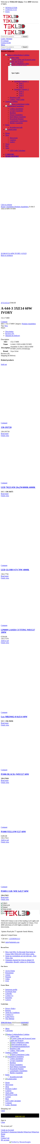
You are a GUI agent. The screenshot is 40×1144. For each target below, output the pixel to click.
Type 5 (21, 93)
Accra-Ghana (10, 971)
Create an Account (7, 1130)
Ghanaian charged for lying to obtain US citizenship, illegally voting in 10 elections (20, 961)
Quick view (5, 436)
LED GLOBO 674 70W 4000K (15, 570)
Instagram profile (11, 990)
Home (3, 207)
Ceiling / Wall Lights (17, 99)
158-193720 (6, 427)
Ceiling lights (14, 58)
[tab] (22, 332)
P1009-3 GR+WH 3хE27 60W (15, 891)
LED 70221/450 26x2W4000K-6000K (18, 487)
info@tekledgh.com (12, 942)
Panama (8, 977)
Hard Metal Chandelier (18, 117)
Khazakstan (9, 973)
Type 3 (21, 87)
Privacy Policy (10, 1008)
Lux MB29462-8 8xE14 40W (14, 717)
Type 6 (21, 95)
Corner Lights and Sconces (22, 61)
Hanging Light (15, 97)
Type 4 (21, 91)
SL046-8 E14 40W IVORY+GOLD (14, 253)
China (7, 979)
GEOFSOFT (25, 1022)
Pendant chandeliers (21, 207)
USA (7, 981)
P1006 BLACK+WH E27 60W (15, 774)
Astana (7, 975)
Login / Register (11, 1105)
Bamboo (13, 113)
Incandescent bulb (16, 127)
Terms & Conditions (12, 1013)
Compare (8, 1103)
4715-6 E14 (5, 303)
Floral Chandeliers (16, 115)
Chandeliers (10, 207)
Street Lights (24, 104)
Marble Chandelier (16, 123)
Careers (8, 1000)
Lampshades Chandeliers (18, 121)
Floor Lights (24, 64)
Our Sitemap (9, 1019)
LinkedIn (8, 994)
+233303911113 (14, 939)
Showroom (14, 138)
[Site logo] (11, 18)
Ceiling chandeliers (16, 109)
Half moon (23, 66)
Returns (8, 1010)
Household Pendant (17, 119)
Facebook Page (10, 992)
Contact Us (9, 996)
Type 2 (21, 85)
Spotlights (24, 1046)
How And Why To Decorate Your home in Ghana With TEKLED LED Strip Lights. (20, 953)
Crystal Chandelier (16, 111)
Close (3, 1111)
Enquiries (8, 998)
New (6, 326)
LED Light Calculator (17, 150)
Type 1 (21, 83)
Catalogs (13, 140)
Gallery (12, 142)
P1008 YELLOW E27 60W (13, 831)
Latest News (9, 1017)
